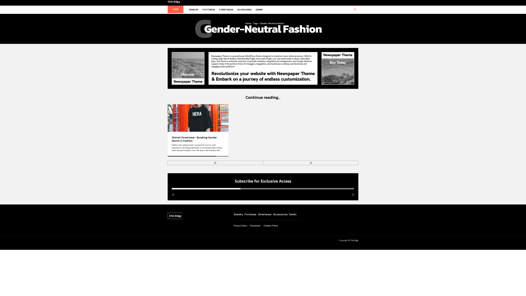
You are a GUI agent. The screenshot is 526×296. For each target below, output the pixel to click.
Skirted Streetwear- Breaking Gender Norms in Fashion (194, 139)
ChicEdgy (354, 240)
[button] (355, 9)
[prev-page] (215, 163)
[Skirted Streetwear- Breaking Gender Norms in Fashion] (198, 118)
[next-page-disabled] (310, 163)
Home (248, 23)
